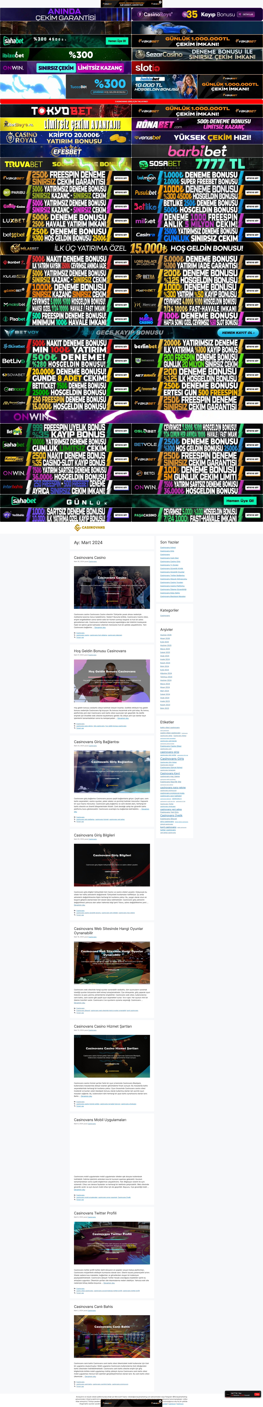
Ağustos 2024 (166, 673)
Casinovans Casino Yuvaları (171, 582)
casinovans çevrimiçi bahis (102, 1384)
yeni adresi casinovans (168, 832)
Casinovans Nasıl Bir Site (170, 782)
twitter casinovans (168, 830)
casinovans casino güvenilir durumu (88, 913)
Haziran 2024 (165, 680)
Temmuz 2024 (166, 677)
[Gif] (131, 248)
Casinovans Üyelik (124, 1197)
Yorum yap (80, 637)
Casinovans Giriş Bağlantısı (96, 742)
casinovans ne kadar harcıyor (110, 1104)
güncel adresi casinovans (181, 821)
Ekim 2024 (164, 666)
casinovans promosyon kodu (172, 793)
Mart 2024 (164, 691)
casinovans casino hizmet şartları (87, 1104)
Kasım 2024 (165, 663)
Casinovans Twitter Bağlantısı (172, 575)
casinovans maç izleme (127, 913)
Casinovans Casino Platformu (172, 586)
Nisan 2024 (165, 687)
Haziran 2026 (165, 635)
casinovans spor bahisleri (171, 796)
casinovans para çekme (84, 726)
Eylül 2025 (164, 642)
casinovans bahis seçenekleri (168, 738)
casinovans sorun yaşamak (107, 1197)
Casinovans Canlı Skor (169, 558)
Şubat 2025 (165, 652)
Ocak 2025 (164, 656)
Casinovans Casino (90, 557)
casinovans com (166, 749)
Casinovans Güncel (166, 765)
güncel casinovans (166, 824)
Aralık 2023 (165, 701)
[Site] (65, 178)
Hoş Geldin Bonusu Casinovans (100, 651)
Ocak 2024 (164, 698)
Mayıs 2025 (165, 649)
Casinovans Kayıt (170, 773)
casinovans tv (177, 798)
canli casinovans (164, 730)
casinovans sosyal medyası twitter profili (108, 1291)
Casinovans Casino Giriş (170, 561)
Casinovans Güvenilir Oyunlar (172, 572)
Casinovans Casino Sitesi (170, 746)
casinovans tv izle (180, 801)
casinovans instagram (167, 770)
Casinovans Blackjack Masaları (173, 596)
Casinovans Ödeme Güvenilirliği (173, 589)
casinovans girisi (169, 751)
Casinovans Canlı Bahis (93, 1306)
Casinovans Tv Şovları (169, 565)
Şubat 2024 (165, 694)
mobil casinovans (181, 827)
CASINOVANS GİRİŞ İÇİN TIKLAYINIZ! (131, 101)
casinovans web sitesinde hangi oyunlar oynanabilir (108, 1010)
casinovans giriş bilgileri (110, 913)
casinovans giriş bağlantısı (85, 819)
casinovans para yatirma (166, 784)
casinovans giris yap (182, 755)
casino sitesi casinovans (84, 1291)
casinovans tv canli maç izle (167, 801)
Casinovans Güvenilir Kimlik (171, 568)
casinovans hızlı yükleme (98, 635)
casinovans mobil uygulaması (168, 779)
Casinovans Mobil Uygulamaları (100, 1120)
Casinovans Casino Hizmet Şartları (103, 1026)
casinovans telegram (115, 635)
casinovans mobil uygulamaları (86, 1197)
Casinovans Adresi (168, 548)
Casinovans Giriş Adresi (168, 762)
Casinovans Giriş (167, 551)
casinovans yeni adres (117, 819)
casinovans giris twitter (168, 755)
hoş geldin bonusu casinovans (115, 726)
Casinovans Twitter (166, 804)
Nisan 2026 (165, 638)
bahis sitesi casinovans (170, 727)
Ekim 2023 (164, 708)
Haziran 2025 (165, 645)
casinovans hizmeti (101, 819)
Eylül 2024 (164, 670)
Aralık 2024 (165, 659)
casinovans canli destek (168, 741)
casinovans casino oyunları (167, 743)
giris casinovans (99, 726)
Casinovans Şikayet (83, 1010)
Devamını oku (100, 627)
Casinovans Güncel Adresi (171, 767)
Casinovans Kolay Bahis (170, 593)
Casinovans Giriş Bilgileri (94, 835)
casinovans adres (166, 736)
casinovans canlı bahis (84, 1384)
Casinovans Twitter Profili (95, 1213)
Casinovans (80, 633)
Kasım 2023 (165, 705)
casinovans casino (82, 635)
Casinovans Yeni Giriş (169, 812)
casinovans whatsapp (128, 1104)
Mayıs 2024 (165, 684)
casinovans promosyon (120, 1384)
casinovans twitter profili (131, 1291)
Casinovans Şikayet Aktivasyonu (173, 579)
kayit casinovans (132, 1010)
